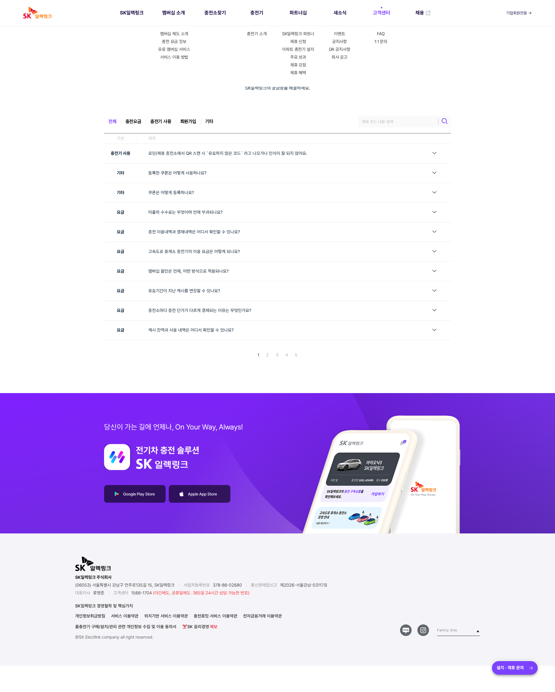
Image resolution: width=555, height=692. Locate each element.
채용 (419, 13)
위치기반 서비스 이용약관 (166, 616)
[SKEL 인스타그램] (423, 630)
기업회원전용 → (519, 13)
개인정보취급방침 (90, 616)
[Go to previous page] (250, 355)
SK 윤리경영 (202, 626)
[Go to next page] (305, 355)
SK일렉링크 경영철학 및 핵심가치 (104, 606)
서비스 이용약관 (124, 616)
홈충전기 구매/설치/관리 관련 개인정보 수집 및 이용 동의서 (125, 627)
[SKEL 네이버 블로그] (406, 630)
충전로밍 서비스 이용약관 (215, 616)
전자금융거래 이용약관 (262, 616)
